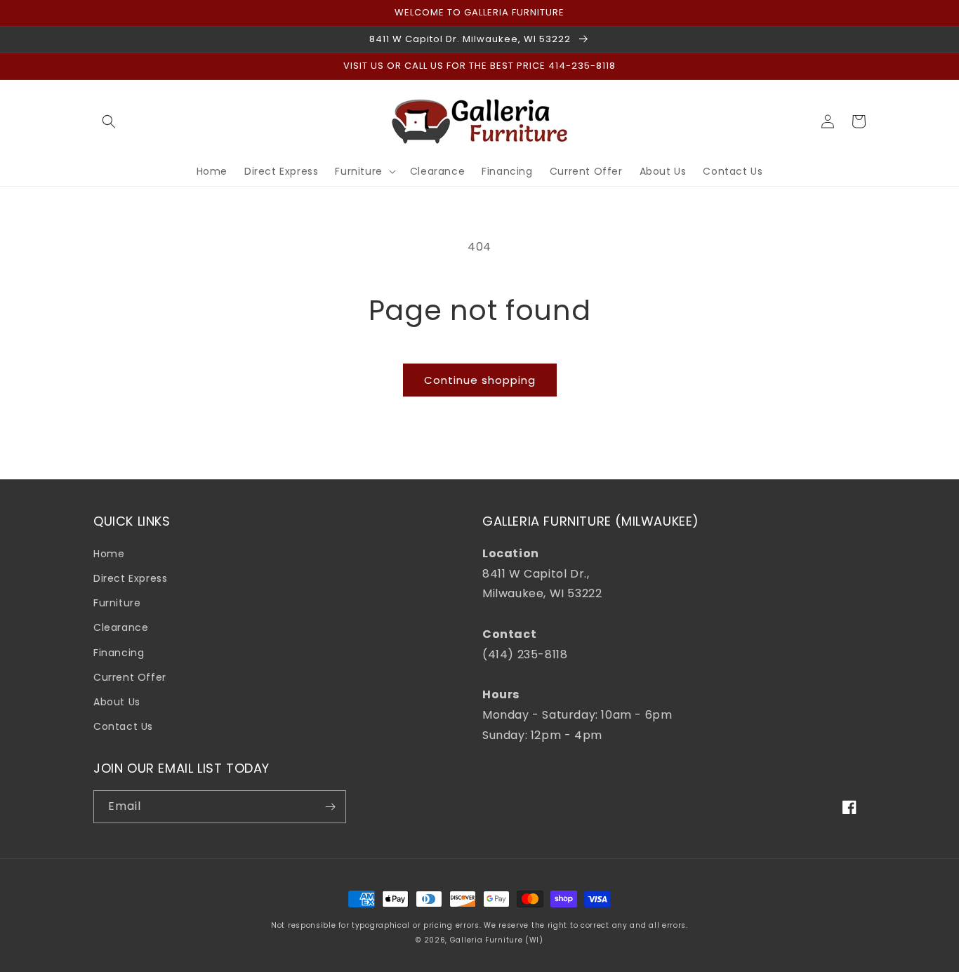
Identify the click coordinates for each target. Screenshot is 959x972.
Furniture (116, 603)
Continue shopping (480, 380)
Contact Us (123, 726)
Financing (118, 653)
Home (108, 554)
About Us (116, 702)
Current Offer (129, 677)
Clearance (120, 627)
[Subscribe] (330, 806)
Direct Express (130, 578)
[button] (108, 121)
